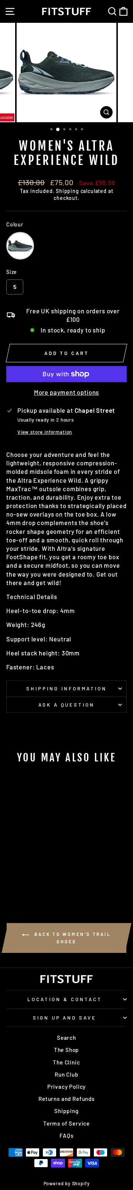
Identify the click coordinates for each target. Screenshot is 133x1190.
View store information (44, 432)
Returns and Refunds (66, 1098)
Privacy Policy (66, 1086)
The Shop (66, 1049)
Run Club (66, 1074)
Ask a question (66, 705)
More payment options (66, 392)
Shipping (67, 191)
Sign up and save (65, 1018)
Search (66, 1037)
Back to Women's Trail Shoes (71, 938)
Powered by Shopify (67, 1183)
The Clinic (66, 1062)
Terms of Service (66, 1123)
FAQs (66, 1135)
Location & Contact (64, 999)
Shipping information (66, 688)
